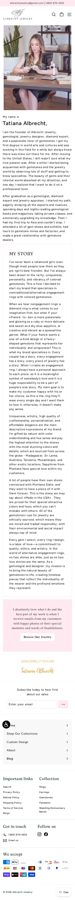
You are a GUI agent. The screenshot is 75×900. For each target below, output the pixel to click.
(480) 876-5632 (55, 3)
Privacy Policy (11, 792)
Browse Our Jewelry (38, 637)
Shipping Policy (12, 802)
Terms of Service (13, 808)
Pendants (44, 802)
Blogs (6, 813)
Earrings (44, 792)
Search (7, 786)
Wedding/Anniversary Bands (52, 810)
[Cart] (61, 14)
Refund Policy (11, 797)
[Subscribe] (63, 704)
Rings (42, 786)
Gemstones (46, 797)
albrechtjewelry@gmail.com (27, 3)
